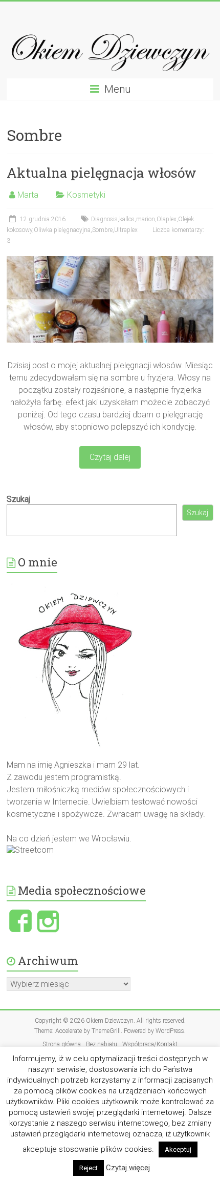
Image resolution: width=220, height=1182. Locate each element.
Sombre (102, 230)
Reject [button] (88, 1168)
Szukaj (18, 499)
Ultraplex (126, 230)
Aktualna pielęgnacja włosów (101, 172)
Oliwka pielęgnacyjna (62, 230)
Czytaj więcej (128, 1167)
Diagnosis (104, 219)
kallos (127, 219)
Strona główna (61, 1044)
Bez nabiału (101, 1044)
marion (145, 219)
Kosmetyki (86, 195)
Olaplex (167, 219)
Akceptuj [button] (178, 1149)
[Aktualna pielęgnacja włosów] (110, 261)
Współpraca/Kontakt (150, 1044)
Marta (27, 195)
